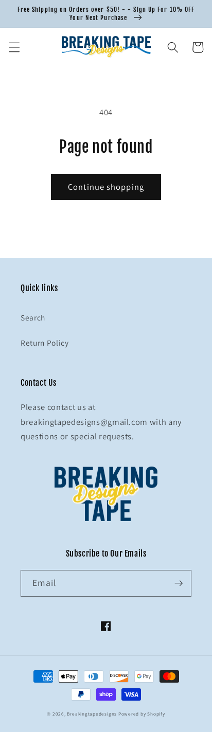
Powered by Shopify (141, 714)
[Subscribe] (178, 583)
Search (33, 317)
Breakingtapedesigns (92, 714)
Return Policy (45, 342)
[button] (14, 47)
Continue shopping (106, 186)
